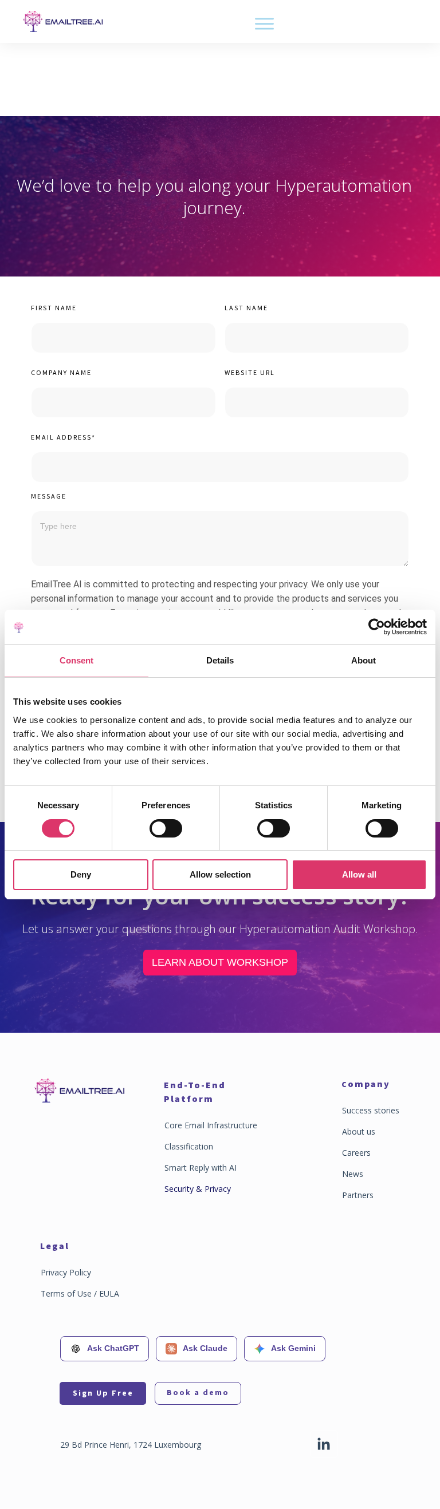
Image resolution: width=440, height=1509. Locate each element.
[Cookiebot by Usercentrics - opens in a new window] (377, 626)
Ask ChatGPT (113, 1348)
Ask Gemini (293, 1348)
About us (358, 1131)
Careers (356, 1152)
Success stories (370, 1110)
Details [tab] (220, 660)
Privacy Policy (66, 1272)
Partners (358, 1195)
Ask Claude (205, 1348)
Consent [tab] (76, 660)
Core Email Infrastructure (210, 1125)
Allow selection (220, 874)
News (352, 1173)
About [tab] (363, 660)
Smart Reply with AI (200, 1167)
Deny (80, 874)
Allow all (359, 874)
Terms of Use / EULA (80, 1293)
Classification (188, 1146)
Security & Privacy (197, 1188)
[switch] (166, 828)
